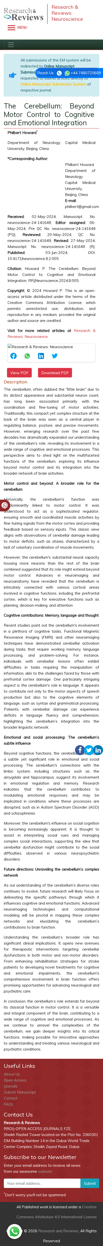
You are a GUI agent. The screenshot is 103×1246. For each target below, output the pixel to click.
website (45, 1171)
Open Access (15, 1080)
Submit (90, 1183)
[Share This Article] (15, 356)
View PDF (19, 372)
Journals (11, 1086)
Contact (11, 1098)
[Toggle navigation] (11, 45)
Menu (21, 27)
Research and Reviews (57, 1231)
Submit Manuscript (20, 1092)
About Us (12, 1074)
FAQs (8, 1104)
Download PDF (55, 372)
